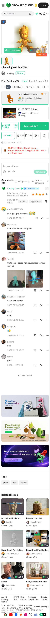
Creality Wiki (20, 606)
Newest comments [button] (39, 181)
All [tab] (8, 87)
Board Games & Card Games (45, 81)
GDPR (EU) (16, 598)
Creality (3, 606)
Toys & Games (35, 81)
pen (14, 482)
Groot (4, 581)
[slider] (40, 194)
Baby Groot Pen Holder (12, 550)
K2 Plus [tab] (17, 87)
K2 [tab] (38, 87)
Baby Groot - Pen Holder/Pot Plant (34, 518)
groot (5, 482)
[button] (46, 13)
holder (24, 482)
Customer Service (28, 606)
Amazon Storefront (11, 606)
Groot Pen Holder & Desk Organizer (10, 518)
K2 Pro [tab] (29, 87)
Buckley (10, 73)
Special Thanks (44, 598)
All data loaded (25, 375)
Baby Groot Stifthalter (36, 581)
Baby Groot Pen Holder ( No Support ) (37, 550)
